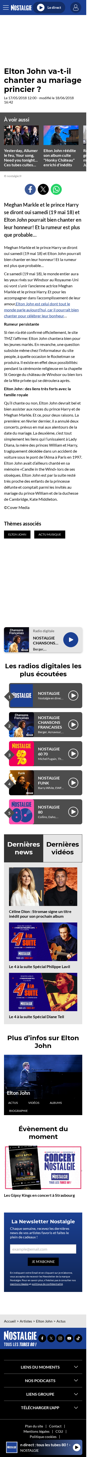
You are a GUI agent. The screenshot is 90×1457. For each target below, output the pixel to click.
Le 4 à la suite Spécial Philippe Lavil (39, 966)
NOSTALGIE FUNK (49, 780)
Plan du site (34, 1426)
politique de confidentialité (47, 1283)
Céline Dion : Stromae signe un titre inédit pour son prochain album (40, 913)
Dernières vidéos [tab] (62, 848)
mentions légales (19, 1283)
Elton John (18, 1093)
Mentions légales (37, 1431)
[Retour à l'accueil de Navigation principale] (21, 8)
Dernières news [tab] (23, 848)
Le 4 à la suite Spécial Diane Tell (36, 1016)
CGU (59, 1431)
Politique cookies (43, 1436)
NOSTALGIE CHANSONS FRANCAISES (45, 640)
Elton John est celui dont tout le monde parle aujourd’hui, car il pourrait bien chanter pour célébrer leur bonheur (41, 309)
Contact (55, 1426)
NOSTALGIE (49, 693)
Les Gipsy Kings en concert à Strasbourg (39, 1195)
